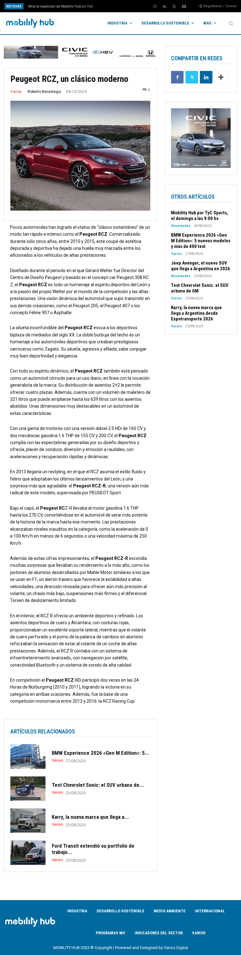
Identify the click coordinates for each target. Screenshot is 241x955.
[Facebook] (177, 77)
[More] (221, 77)
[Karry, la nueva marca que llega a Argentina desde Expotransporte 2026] (28, 820)
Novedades (180, 225)
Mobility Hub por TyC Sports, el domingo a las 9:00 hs (199, 215)
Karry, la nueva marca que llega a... (90, 817)
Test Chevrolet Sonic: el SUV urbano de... (98, 785)
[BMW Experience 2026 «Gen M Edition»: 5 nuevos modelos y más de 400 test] (28, 756)
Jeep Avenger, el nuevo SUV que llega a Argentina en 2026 (200, 265)
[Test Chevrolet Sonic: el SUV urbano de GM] (28, 788)
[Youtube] (184, 7)
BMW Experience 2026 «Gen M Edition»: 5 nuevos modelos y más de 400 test (200, 240)
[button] (231, 23)
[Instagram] (155, 7)
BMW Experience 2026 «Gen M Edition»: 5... (100, 753)
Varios (16, 92)
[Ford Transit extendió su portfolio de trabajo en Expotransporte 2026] (28, 852)
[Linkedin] (164, 7)
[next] (132, 6)
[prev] (122, 6)
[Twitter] (174, 7)
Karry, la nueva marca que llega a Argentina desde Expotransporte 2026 (196, 313)
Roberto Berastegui (44, 92)
